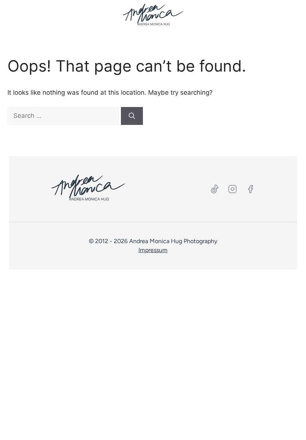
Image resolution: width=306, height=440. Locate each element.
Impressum (153, 250)
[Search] (132, 116)
